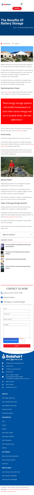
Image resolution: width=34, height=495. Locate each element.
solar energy (8, 92)
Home (14, 27)
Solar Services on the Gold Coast (11, 472)
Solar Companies (6, 440)
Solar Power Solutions (8, 436)
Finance (4, 425)
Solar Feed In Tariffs (7, 432)
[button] (21, 4)
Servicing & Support (7, 413)
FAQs (3, 421)
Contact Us (5, 463)
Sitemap (4, 448)
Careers (4, 429)
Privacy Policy (11, 491)
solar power (19, 130)
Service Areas (6, 468)
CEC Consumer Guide (8, 444)
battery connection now (11, 217)
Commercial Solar (7, 409)
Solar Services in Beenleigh (9, 479)
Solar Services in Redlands (9, 475)
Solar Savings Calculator (8, 460)
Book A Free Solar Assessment (10, 456)
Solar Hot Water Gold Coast (9, 402)
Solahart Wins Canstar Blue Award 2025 (16, 259)
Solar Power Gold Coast (8, 398)
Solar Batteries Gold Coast (9, 405)
